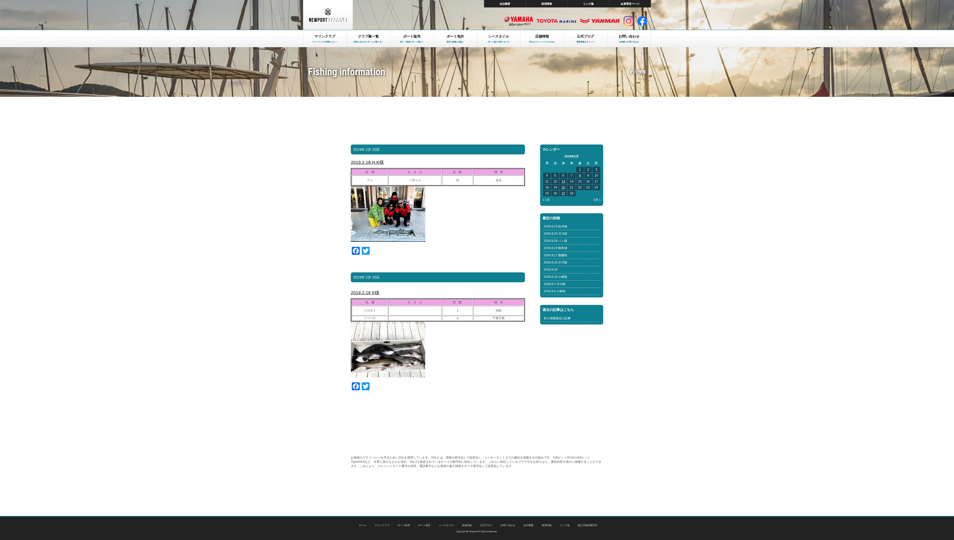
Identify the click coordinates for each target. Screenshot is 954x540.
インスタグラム (629, 21)
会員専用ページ (630, 3)
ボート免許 (424, 525)
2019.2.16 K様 (365, 292)
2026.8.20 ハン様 (555, 241)
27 (563, 193)
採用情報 (546, 3)
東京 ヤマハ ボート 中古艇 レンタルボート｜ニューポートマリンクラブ (328, 15)
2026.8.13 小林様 (555, 277)
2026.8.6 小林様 (554, 291)
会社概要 (505, 3)
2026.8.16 (550, 269)
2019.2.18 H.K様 (367, 162)
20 (563, 187)
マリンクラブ (381, 525)
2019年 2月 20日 (366, 149)
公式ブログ (486, 525)
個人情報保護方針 (588, 525)
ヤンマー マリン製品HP (600, 21)
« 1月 (546, 200)
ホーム (362, 525)
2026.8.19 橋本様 (555, 248)
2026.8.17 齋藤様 (555, 255)
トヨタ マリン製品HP (556, 21)
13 (563, 181)
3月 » (597, 200)
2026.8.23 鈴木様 (555, 226)
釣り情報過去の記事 (557, 318)
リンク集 (588, 3)
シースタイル (446, 525)
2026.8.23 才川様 (555, 233)
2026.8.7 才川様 (554, 284)
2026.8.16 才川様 (555, 262)
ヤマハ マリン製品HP (518, 21)
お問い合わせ (507, 525)
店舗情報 (467, 525)
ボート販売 (404, 525)
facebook (642, 21)
